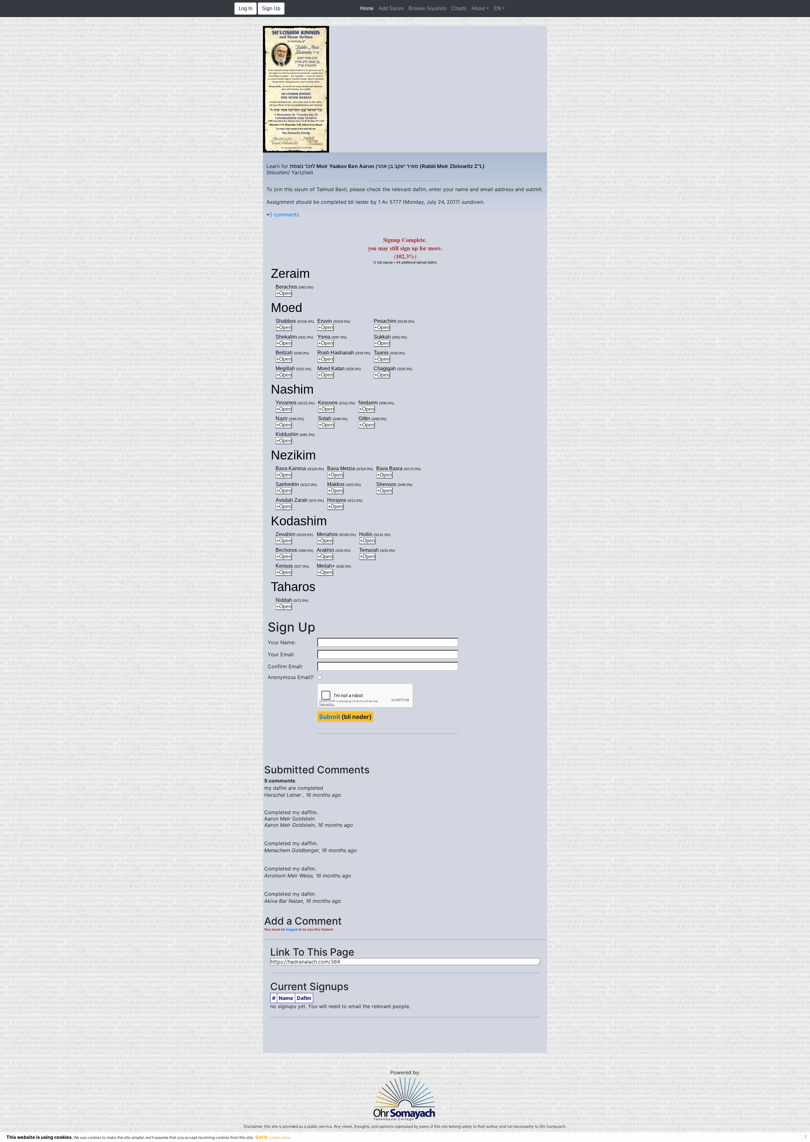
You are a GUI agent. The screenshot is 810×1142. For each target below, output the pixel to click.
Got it (261, 1137)
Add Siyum (391, 8)
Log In (245, 8)
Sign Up (271, 8)
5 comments (284, 214)
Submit (329, 717)
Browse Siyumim (427, 8)
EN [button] (497, 8)
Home (368, 8)
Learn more (280, 1137)
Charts (459, 8)
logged (292, 929)
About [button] (478, 8)
